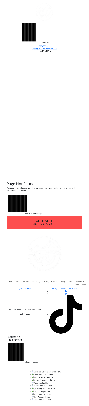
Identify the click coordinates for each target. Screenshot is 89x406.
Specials (54, 281)
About (18, 281)
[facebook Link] (66, 291)
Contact (70, 281)
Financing (36, 281)
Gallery (62, 281)
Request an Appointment (80, 282)
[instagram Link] (66, 294)
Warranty (45, 281)
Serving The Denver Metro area (44, 49)
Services (25, 281)
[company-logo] (44, 12)
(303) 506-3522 (44, 46)
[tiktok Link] (65, 314)
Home (11, 281)
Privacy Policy (35, 367)
